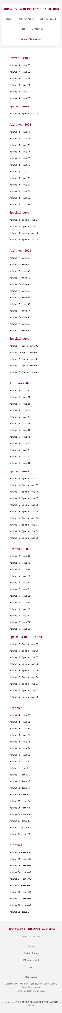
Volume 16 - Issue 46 (19, 437)
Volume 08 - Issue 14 (20, 814)
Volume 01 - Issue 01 (19, 912)
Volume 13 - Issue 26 (19, 735)
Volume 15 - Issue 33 (19, 609)
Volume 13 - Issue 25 (19, 742)
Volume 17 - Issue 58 (19, 304)
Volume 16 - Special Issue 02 (24, 531)
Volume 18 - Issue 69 (19, 185)
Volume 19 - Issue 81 (19, 78)
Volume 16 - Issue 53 (19, 390)
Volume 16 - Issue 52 (19, 397)
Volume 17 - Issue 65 (19, 258)
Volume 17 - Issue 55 (19, 324)
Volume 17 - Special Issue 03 (23, 359)
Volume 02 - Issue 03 (20, 898)
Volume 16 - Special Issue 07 (23, 498)
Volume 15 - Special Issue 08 (24, 651)
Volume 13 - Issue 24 (19, 748)
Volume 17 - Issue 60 (19, 291)
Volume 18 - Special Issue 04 (24, 220)
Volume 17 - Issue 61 (19, 284)
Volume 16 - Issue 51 (19, 404)
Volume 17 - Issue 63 (19, 271)
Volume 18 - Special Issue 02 (24, 233)
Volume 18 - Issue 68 (19, 191)
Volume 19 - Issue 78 (19, 98)
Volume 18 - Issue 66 (19, 204)
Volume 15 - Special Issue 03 (24, 684)
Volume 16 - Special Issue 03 (24, 525)
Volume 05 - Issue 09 (20, 859)
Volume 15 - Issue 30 (20, 629)
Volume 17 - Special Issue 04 (23, 352)
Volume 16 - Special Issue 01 (23, 538)
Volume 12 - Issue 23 (19, 755)
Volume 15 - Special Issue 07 (23, 657)
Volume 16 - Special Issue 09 (24, 485)
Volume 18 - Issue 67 (19, 198)
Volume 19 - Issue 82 (19, 72)
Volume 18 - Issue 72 (19, 165)
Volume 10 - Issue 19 (19, 781)
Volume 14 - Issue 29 (19, 715)
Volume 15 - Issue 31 (19, 622)
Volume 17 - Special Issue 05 (23, 346)
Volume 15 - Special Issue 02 (24, 690)
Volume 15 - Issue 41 (19, 556)
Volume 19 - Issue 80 (20, 85)
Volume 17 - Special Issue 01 (23, 372)
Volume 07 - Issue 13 (19, 821)
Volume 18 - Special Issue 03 (24, 226)
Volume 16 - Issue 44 (19, 450)
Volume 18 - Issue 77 (19, 132)
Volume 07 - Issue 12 (19, 827)
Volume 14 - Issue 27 (19, 728)
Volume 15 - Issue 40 (20, 563)
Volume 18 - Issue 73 (19, 158)
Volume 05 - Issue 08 (20, 865)
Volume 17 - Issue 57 (19, 311)
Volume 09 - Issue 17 (19, 794)
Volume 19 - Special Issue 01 (23, 113)
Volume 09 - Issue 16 (20, 801)
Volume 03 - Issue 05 (20, 885)
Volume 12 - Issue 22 (19, 761)
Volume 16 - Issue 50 (20, 410)
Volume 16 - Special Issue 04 (24, 518)
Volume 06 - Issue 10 (20, 852)
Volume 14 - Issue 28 (19, 722)
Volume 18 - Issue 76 (19, 138)
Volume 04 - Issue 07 (20, 872)
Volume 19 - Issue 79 (19, 91)
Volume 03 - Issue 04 (20, 892)
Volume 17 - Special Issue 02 (23, 365)
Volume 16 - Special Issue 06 (24, 505)
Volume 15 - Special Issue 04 (24, 677)
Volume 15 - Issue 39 (19, 569)
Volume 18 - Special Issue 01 (23, 239)
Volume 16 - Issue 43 (19, 456)
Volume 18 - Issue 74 (19, 152)
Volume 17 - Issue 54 (19, 330)
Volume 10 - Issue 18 (19, 788)
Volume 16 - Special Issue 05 (24, 511)
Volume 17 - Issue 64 (19, 264)
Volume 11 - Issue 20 (19, 775)
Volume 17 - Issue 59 (19, 297)
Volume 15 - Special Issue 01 (23, 697)
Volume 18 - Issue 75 (19, 145)
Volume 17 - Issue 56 (19, 317)
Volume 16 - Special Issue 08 (24, 492)
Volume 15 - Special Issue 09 (24, 644)
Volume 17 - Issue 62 (19, 278)
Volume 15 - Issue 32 (19, 615)
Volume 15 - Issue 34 (19, 602)
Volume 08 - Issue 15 (20, 808)
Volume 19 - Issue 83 (19, 65)
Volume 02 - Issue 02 (20, 905)
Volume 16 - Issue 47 (19, 430)
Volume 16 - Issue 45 (19, 443)
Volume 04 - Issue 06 (20, 879)
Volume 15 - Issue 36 (19, 589)
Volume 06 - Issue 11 (19, 834)
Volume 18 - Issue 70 (19, 178)
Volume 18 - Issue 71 (19, 171)
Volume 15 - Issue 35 (19, 596)
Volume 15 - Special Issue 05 (24, 670)
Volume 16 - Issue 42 (19, 463)
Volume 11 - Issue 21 (19, 768)
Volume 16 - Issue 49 (19, 417)
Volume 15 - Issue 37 (19, 582)
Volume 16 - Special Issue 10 (23, 478)
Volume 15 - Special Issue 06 (24, 664)
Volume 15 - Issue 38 (19, 576)
